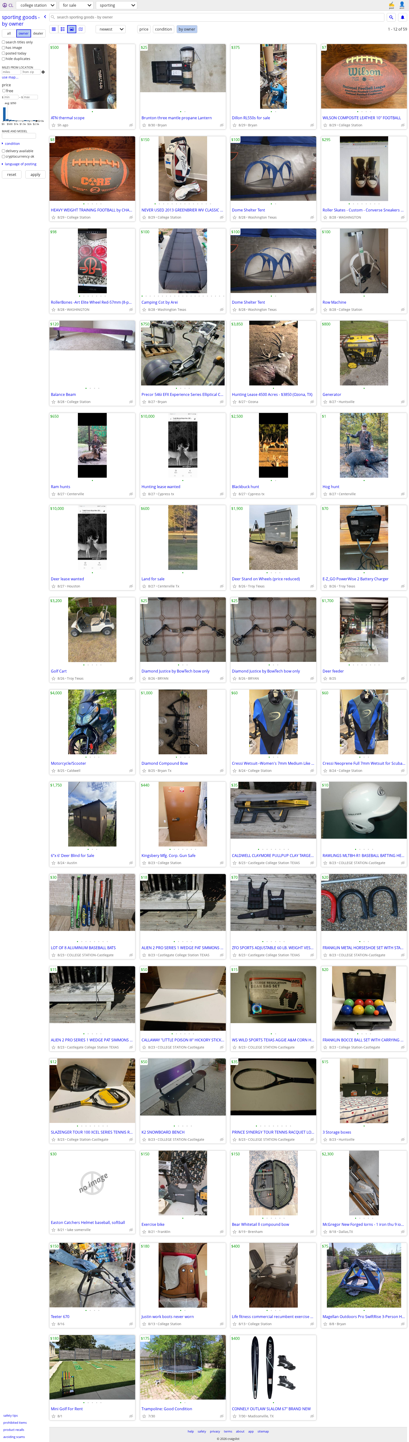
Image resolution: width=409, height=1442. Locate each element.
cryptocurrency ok (20, 156)
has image (14, 47)
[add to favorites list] (53, 125)
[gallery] (71, 29)
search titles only (19, 42)
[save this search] (402, 17)
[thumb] (62, 29)
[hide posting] (131, 125)
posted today (16, 53)
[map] (80, 29)
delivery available (19, 151)
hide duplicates (18, 58)
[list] (53, 29)
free (9, 90)
